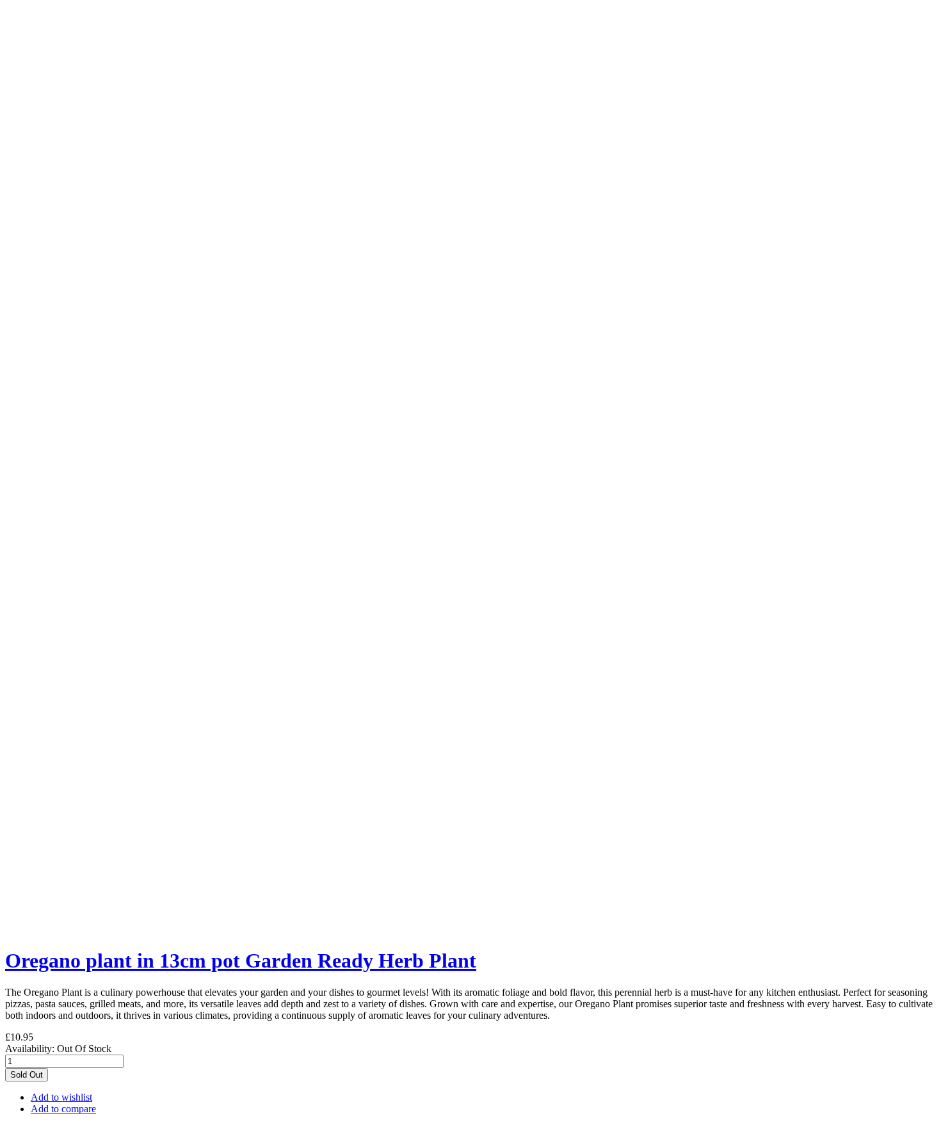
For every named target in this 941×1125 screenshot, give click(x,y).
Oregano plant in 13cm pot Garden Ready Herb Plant (240, 960)
